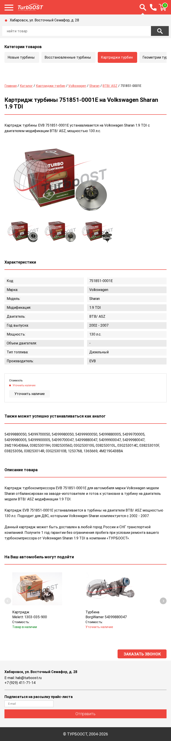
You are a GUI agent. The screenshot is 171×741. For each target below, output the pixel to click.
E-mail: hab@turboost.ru (23, 678)
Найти (160, 31)
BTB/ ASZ (110, 86)
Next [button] (163, 601)
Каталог (26, 86)
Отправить (85, 713)
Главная (10, 86)
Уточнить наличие (29, 394)
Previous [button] (7, 601)
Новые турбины (21, 57)
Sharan (94, 86)
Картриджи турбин (117, 57)
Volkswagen (77, 86)
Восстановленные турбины (68, 57)
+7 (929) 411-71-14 (19, 683)
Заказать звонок (142, 654)
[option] (60, 180)
